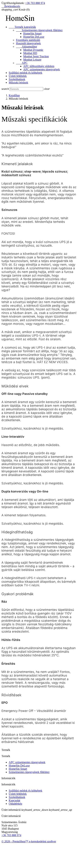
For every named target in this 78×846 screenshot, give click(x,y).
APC (22, 62)
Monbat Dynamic (33, 49)
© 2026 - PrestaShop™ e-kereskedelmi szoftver (28, 841)
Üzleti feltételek (18, 75)
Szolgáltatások (17, 79)
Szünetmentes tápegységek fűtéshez (39, 30)
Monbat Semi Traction (36, 56)
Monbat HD (30, 53)
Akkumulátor (26, 46)
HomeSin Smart (32, 33)
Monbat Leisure (32, 59)
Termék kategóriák (22, 26)
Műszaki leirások (18, 82)
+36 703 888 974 (35, 3)
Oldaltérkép (15, 803)
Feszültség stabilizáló (28, 40)
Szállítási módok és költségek (25, 72)
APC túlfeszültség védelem (38, 66)
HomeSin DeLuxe (33, 36)
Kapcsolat (14, 800)
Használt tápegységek (28, 43)
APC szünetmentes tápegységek (41, 69)
